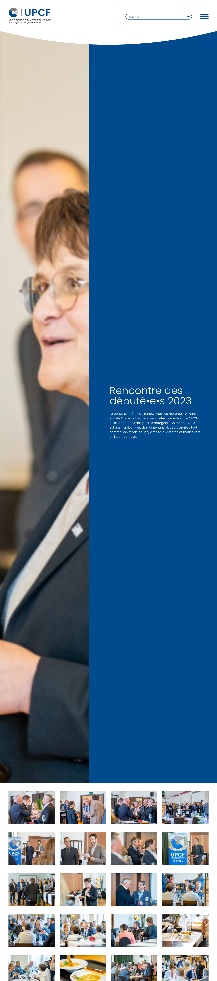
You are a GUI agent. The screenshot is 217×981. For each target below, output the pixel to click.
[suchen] (188, 16)
